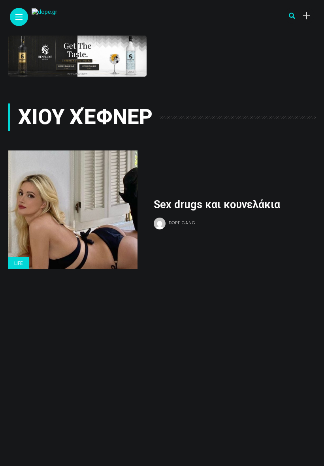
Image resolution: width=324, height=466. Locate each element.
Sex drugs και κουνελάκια (217, 204)
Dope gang (182, 223)
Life (18, 263)
